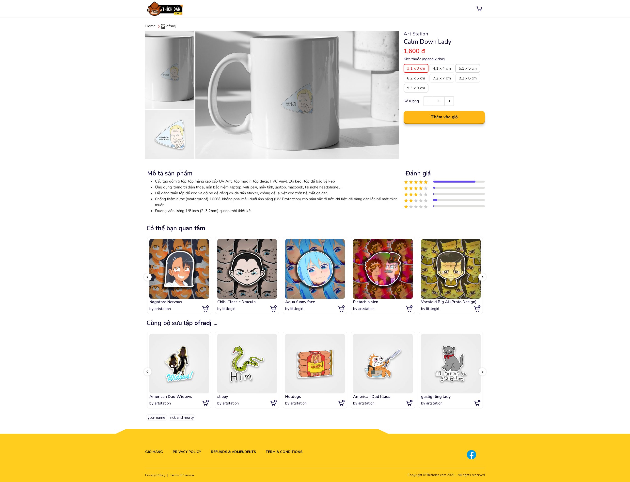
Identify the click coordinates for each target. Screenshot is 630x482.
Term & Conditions (284, 452)
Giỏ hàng (154, 452)
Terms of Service (182, 475)
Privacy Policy (187, 452)
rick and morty (182, 417)
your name (156, 417)
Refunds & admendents (233, 452)
